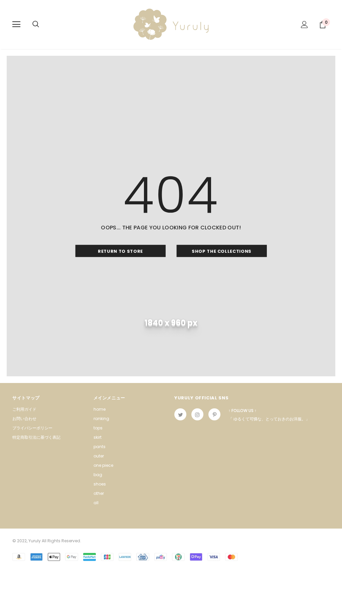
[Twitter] (180, 414)
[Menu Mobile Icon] (16, 24)
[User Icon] (304, 24)
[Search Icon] (35, 24)
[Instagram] (197, 414)
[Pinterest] (214, 414)
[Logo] (171, 24)
